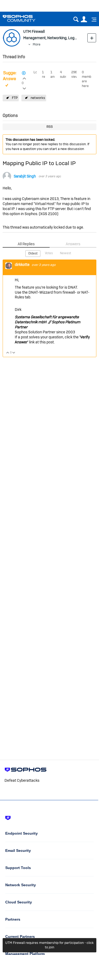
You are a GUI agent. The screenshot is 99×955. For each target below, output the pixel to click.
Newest (65, 253)
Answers (73, 244)
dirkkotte (22, 264)
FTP (15, 98)
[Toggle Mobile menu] (92, 19)
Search (76, 19)
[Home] (26, 18)
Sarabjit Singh (25, 176)
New (91, 37)
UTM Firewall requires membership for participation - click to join (49, 944)
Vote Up (8, 353)
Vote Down (14, 353)
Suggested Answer (13, 76)
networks (38, 98)
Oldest (32, 253)
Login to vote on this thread (24, 78)
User (83, 19)
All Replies (26, 244)
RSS (49, 126)
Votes (49, 253)
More (36, 44)
